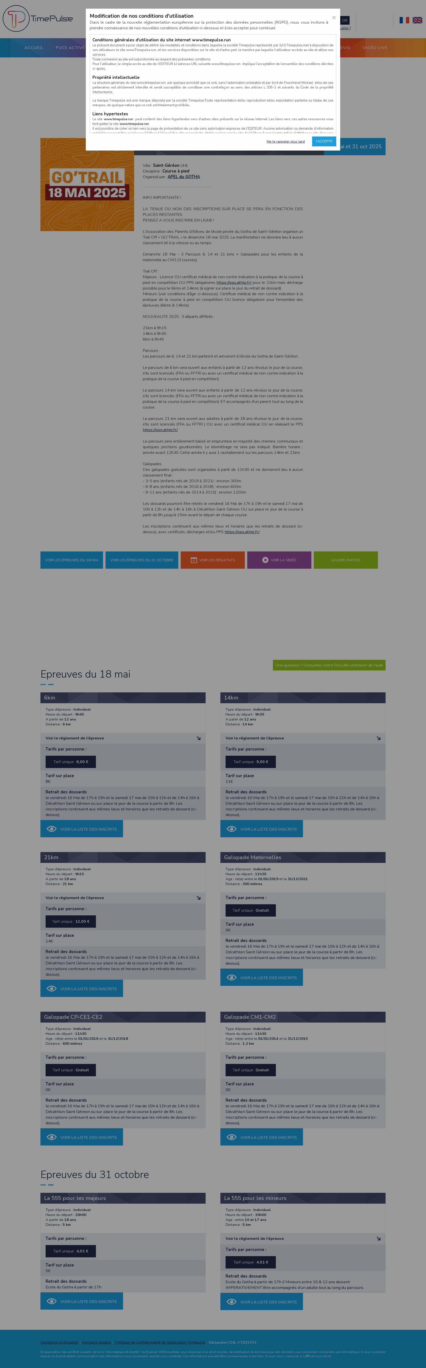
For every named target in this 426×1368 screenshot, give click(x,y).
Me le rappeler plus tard (286, 141)
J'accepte (324, 141)
